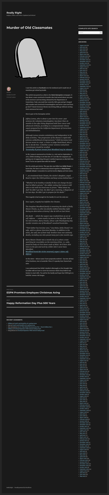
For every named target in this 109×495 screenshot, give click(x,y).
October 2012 (83, 337)
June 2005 (82, 474)
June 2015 (82, 282)
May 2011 (82, 366)
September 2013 (84, 318)
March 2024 (83, 97)
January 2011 (83, 373)
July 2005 (82, 472)
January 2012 (83, 351)
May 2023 (82, 113)
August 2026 (83, 45)
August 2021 (83, 150)
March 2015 (83, 287)
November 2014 (84, 294)
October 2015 (83, 275)
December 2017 (84, 229)
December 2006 (84, 442)
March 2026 (83, 54)
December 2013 (84, 312)
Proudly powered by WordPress (23, 487)
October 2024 (83, 84)
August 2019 (83, 193)
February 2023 (84, 118)
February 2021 (84, 161)
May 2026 (82, 51)
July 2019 (82, 195)
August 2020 (83, 172)
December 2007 (84, 423)
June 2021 (82, 154)
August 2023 (83, 109)
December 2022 (84, 122)
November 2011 (84, 355)
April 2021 (82, 157)
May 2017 (82, 241)
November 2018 (84, 209)
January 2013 (83, 332)
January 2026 (83, 58)
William (9, 92)
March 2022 (83, 138)
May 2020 (82, 177)
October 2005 (83, 467)
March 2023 (83, 116)
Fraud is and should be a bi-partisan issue (25, 323)
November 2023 (84, 104)
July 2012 (82, 343)
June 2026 (82, 49)
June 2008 (82, 415)
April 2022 (82, 136)
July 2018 (82, 216)
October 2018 (83, 211)
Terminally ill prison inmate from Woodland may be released (49, 150)
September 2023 (84, 108)
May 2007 (82, 433)
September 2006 (84, 448)
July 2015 (82, 280)
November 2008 (84, 407)
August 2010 (83, 380)
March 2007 (83, 437)
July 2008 (82, 414)
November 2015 (84, 273)
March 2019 (83, 202)
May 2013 (82, 325)
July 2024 (82, 90)
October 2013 (83, 316)
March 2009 (83, 403)
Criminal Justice (11, 97)
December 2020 (84, 164)
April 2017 (82, 243)
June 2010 (82, 383)
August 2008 (83, 412)
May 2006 (82, 455)
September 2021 (84, 148)
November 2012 (84, 335)
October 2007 (83, 426)
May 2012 (82, 346)
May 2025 (82, 72)
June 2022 (82, 132)
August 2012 (83, 341)
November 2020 (84, 166)
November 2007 (84, 424)
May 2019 (82, 198)
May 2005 (82, 476)
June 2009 (82, 399)
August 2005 (83, 471)
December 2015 (84, 271)
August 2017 (83, 236)
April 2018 (82, 221)
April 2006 (83, 456)
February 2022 (84, 140)
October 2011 (83, 357)
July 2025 (82, 68)
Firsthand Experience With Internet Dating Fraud (27, 329)
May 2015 (82, 284)
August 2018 (83, 214)
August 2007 (83, 430)
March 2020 (83, 181)
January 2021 (83, 163)
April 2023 (82, 115)
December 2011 (84, 353)
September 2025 (84, 65)
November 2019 (84, 188)
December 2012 (84, 334)
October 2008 (83, 408)
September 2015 (84, 277)
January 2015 (83, 291)
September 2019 (84, 191)
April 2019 (82, 200)
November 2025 (84, 61)
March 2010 (83, 389)
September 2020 (84, 170)
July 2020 (82, 173)
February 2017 (84, 246)
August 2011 (83, 360)
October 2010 (83, 376)
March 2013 (83, 328)
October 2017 (83, 232)
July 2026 (82, 47)
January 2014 (83, 310)
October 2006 (83, 446)
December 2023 (84, 102)
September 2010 (84, 378)
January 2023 (83, 120)
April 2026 (83, 52)
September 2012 (84, 339)
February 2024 (84, 99)
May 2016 (82, 262)
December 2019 (84, 186)
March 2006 (83, 458)
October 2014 (83, 296)
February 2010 (84, 391)
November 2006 (84, 444)
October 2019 (83, 189)
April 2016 (82, 264)
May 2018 (82, 220)
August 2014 (83, 300)
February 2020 (84, 182)
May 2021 (82, 156)
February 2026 (84, 56)
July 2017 (82, 237)
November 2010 (84, 375)
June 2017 (82, 239)
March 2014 (83, 307)
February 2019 (84, 204)
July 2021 (82, 152)
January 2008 (83, 421)
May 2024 (82, 93)
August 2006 (83, 449)
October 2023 (83, 106)
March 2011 (83, 369)
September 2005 (84, 469)
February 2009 (84, 405)
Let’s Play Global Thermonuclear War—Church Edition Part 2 (35, 327)
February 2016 (84, 268)
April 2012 (82, 348)
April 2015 (82, 286)
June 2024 (82, 91)
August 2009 (83, 396)
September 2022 (84, 127)
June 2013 (82, 323)
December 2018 (84, 207)
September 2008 (84, 410)
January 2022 (83, 141)
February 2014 (84, 309)
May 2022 (82, 134)
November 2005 (84, 465)
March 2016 (83, 266)
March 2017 (83, 245)
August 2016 (83, 257)
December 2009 (84, 392)
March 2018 (83, 223)
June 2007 (82, 432)
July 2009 (82, 398)
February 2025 (84, 77)
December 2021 (84, 143)
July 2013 (82, 321)
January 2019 (83, 205)
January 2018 (83, 227)
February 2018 (84, 225)
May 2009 (82, 401)
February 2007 (84, 439)
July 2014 (82, 302)
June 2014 (82, 303)
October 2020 (83, 168)
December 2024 (84, 81)
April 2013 (82, 326)
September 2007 (84, 428)
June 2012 (82, 344)
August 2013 (83, 319)
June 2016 (82, 261)
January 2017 (83, 248)
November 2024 (84, 83)
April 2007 (82, 435)
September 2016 (84, 255)
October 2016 (83, 253)
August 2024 (83, 88)
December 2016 (84, 250)
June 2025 (82, 70)
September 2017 (84, 234)
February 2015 (84, 289)
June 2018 (82, 218)
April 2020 (82, 179)
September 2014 (84, 298)
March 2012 (83, 350)
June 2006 (82, 453)
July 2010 (82, 382)
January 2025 (83, 79)
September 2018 (84, 213)
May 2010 (82, 385)
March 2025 (83, 75)
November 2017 (84, 230)
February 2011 (83, 371)
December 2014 (84, 293)
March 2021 (83, 159)
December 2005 (84, 464)
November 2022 (84, 124)
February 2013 (83, 330)
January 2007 (83, 440)
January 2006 (83, 462)
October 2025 (83, 63)
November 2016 (84, 252)
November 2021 (84, 145)
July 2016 (82, 259)
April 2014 (82, 305)
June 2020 (82, 175)
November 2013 (84, 314)
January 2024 (83, 100)
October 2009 (83, 394)
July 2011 (82, 362)
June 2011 (82, 364)
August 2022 (83, 129)
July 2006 (82, 451)
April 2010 (82, 387)
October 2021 (83, 147)
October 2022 (83, 125)
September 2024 (84, 86)
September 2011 (84, 359)
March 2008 (83, 417)
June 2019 (82, 197)
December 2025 (84, 59)
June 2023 (82, 111)
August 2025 (83, 67)
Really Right (14, 12)
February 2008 (84, 419)
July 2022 (82, 131)
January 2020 (83, 184)
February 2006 (84, 460)
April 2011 (82, 367)
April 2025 (82, 74)
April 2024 (82, 95)
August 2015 (83, 278)
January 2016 (83, 270)
